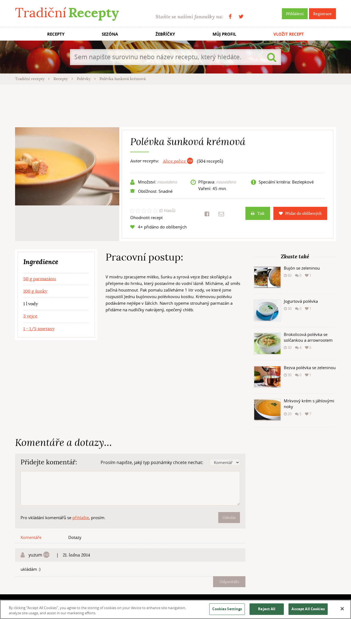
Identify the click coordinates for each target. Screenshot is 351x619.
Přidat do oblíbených (303, 213)
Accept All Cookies (307, 608)
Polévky (84, 78)
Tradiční (67, 12)
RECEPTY (55, 34)
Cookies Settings (227, 608)
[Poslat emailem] (221, 214)
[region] (175, 609)
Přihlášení (295, 13)
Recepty (61, 78)
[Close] (342, 609)
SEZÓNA (110, 34)
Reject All (266, 608)
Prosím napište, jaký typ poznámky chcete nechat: (152, 462)
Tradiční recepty (30, 78)
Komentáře (31, 537)
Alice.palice (175, 161)
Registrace (322, 13)
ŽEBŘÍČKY (165, 34)
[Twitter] (241, 16)
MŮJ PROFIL (224, 34)
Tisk (261, 213)
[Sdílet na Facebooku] (207, 214)
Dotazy (74, 537)
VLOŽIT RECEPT (288, 34)
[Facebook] (230, 16)
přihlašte (80, 517)
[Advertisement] (175, 105)
